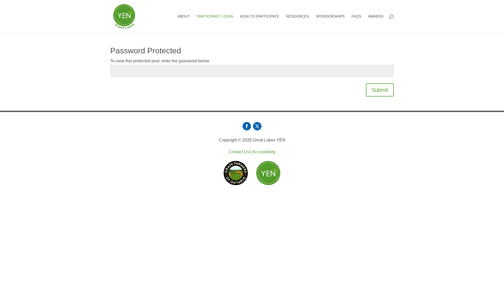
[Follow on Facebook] (247, 126)
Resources (297, 16)
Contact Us (239, 152)
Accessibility (264, 152)
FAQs (356, 16)
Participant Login (215, 16)
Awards (375, 16)
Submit (380, 90)
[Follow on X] (257, 126)
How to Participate (259, 16)
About (183, 16)
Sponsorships (330, 16)
